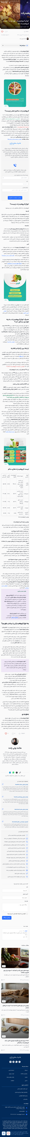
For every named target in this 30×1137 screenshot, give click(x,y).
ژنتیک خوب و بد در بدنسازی (14, 263)
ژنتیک (26, 1070)
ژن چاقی (21, 356)
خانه (28, 27)
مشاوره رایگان (14, 617)
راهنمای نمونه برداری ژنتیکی (21, 1092)
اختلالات (12, 1081)
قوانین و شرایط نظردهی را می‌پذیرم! (17, 914)
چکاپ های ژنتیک (10, 1077)
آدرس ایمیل (25, 894)
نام (27, 181)
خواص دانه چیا (11, 342)
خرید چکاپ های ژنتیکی (22, 1089)
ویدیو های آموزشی (23, 1096)
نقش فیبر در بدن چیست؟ (8, 255)
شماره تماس (25, 187)
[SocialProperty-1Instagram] (10, 1062)
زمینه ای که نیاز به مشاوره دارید (21, 175)
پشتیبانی (25, 1099)
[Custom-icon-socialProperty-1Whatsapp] (16, 1062)
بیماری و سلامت (24, 1074)
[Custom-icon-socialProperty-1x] (19, 1062)
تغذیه (25, 27)
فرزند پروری (11, 1074)
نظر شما (26, 901)
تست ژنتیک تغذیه (10, 432)
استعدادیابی (11, 1070)
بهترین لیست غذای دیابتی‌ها (14, 139)
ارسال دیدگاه (6, 918)
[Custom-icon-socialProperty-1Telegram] (13, 1062)
